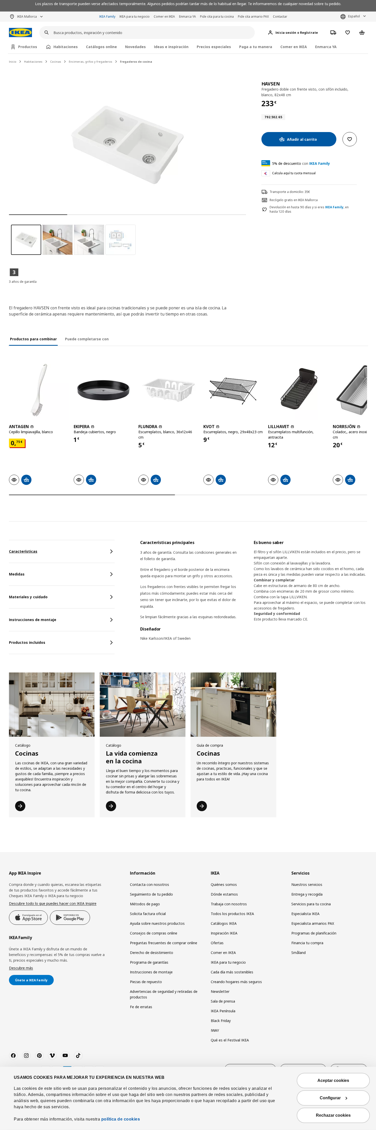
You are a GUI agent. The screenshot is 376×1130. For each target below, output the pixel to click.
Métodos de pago (145, 903)
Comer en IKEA (164, 16)
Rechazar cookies (333, 1115)
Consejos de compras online (153, 933)
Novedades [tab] (135, 46)
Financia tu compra (307, 942)
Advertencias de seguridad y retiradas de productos (163, 994)
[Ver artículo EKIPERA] (103, 390)
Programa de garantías (149, 962)
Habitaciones (33, 61)
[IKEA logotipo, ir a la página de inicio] (20, 32)
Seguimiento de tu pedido (151, 894)
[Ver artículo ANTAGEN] (39, 390)
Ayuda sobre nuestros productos (157, 923)
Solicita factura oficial (148, 913)
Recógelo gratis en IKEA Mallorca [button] (294, 200)
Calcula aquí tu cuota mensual (294, 173)
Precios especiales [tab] (214, 46)
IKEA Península (223, 1010)
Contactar (280, 16)
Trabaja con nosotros (229, 903)
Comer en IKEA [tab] (293, 46)
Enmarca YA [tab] (326, 46)
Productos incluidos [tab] (27, 642)
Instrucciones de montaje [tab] (32, 619)
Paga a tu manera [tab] (255, 46)
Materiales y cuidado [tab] (28, 596)
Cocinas (55, 61)
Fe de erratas (141, 1006)
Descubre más (21, 967)
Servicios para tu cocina (311, 903)
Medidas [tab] (17, 574)
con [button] (301, 163)
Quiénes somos (224, 884)
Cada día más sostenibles (232, 972)
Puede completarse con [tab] (87, 338)
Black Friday (221, 1020)
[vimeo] (52, 1055)
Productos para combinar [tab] (33, 338)
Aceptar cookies (333, 1080)
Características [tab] (23, 551)
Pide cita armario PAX (253, 16)
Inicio (12, 61)
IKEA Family (107, 16)
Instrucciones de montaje (151, 972)
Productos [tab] (27, 46)
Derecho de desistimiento (151, 952)
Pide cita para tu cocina (217, 16)
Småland (298, 952)
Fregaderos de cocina (136, 61)
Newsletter (220, 991)
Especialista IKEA (305, 913)
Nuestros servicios (306, 884)
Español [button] (354, 16)
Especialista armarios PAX (312, 923)
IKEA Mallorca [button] (27, 16)
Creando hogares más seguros (236, 981)
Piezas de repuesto (146, 981)
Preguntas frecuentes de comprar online (163, 942)
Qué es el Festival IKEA (230, 1040)
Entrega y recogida (307, 894)
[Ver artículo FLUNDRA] (168, 390)
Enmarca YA (187, 16)
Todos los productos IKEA (232, 913)
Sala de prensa (223, 1001)
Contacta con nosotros (149, 884)
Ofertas (217, 942)
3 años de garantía (23, 281)
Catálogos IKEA (224, 923)
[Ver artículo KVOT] (233, 390)
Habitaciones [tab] (65, 46)
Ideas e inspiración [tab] (171, 46)
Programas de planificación (313, 933)
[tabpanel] (253, 593)
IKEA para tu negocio (134, 16)
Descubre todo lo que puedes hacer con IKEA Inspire (52, 903)
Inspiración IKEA (224, 933)
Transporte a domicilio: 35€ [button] (290, 192)
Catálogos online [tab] (101, 46)
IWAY (215, 1030)
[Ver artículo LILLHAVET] (298, 390)
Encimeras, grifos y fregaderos (90, 61)
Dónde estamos (224, 894)
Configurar (330, 1098)
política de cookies (120, 1119)
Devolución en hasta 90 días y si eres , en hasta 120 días (309, 209)
